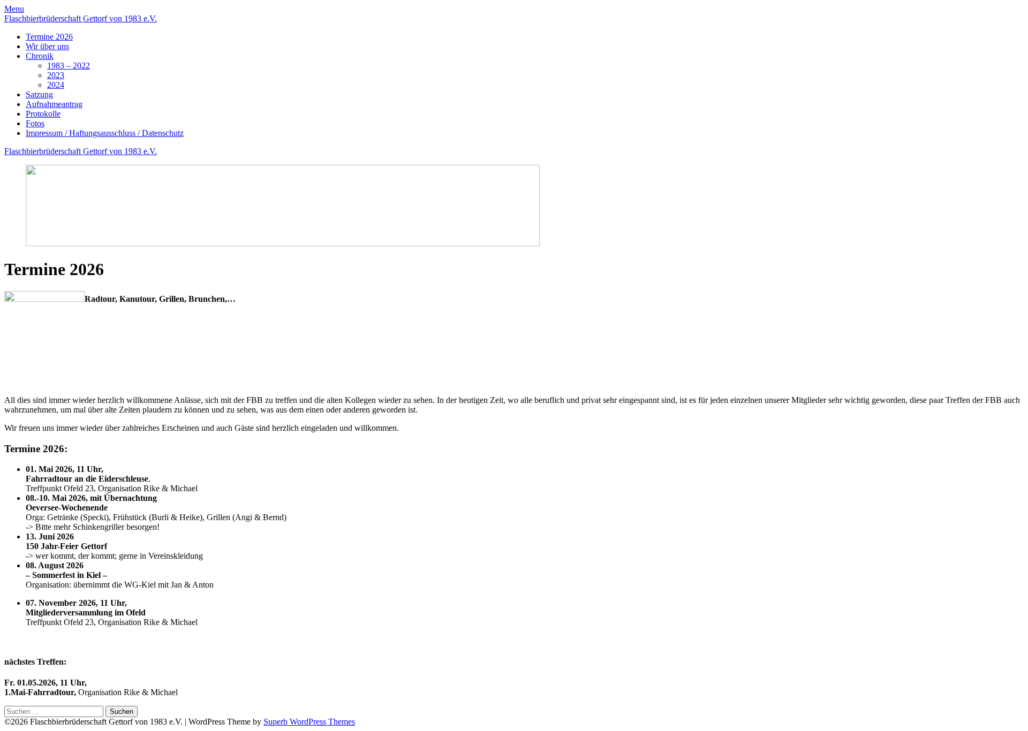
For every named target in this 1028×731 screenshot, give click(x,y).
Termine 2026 (49, 36)
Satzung (39, 94)
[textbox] (514, 535)
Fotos (35, 123)
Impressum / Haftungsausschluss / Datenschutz (105, 133)
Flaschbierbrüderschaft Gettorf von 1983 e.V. (80, 18)
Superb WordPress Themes (309, 721)
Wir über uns (47, 46)
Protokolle (43, 113)
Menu (14, 8)
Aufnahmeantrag (54, 104)
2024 (55, 84)
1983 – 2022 (68, 65)
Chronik (40, 55)
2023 (55, 75)
